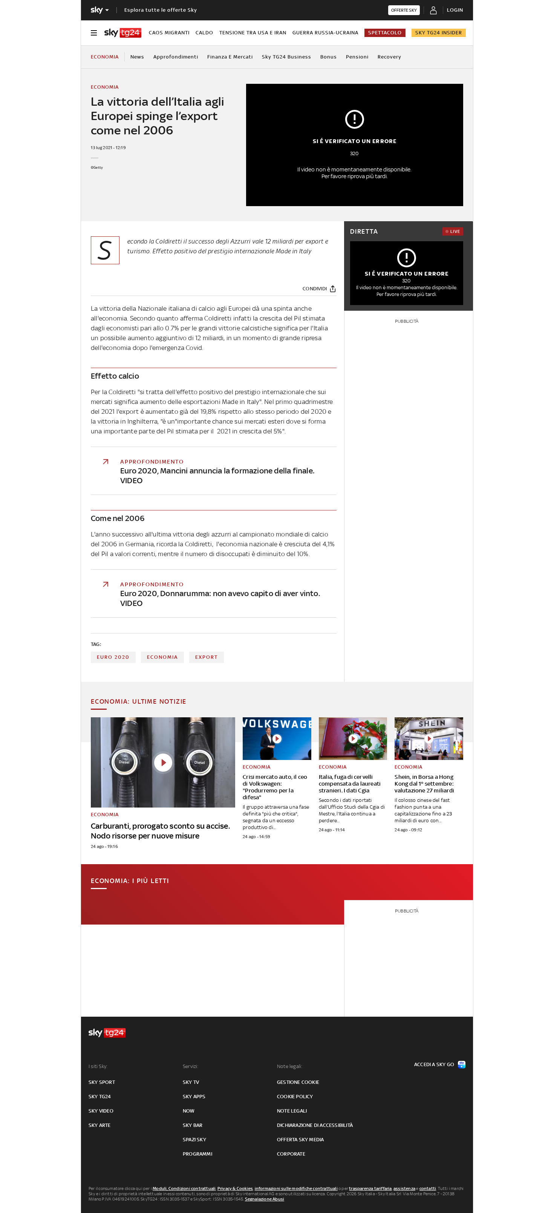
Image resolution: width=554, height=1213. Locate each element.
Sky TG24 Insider (438, 32)
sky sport (102, 1082)
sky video (101, 1111)
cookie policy (295, 1096)
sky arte (100, 1125)
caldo (204, 32)
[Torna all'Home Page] (122, 33)
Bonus (328, 57)
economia (162, 657)
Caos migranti (169, 32)
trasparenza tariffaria (370, 1188)
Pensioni (357, 57)
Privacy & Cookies (235, 1188)
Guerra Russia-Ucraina (325, 32)
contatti (427, 1188)
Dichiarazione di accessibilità (315, 1125)
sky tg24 (100, 1096)
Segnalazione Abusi (265, 1199)
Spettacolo (385, 32)
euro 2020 (113, 657)
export (206, 657)
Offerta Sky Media (300, 1139)
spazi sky (194, 1139)
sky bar (192, 1125)
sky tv (191, 1082)
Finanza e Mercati (230, 57)
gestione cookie (298, 1082)
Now (189, 1111)
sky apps (194, 1096)
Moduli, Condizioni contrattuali (184, 1188)
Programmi (197, 1154)
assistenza (404, 1188)
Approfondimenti (175, 57)
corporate (291, 1154)
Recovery (389, 57)
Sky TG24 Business (286, 57)
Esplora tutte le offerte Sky (160, 10)
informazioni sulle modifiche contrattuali (296, 1188)
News (137, 57)
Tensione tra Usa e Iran (252, 32)
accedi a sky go (434, 1064)
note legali (292, 1111)
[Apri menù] (94, 33)
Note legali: (289, 1066)
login (455, 10)
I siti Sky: (98, 1066)
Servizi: (191, 1066)
